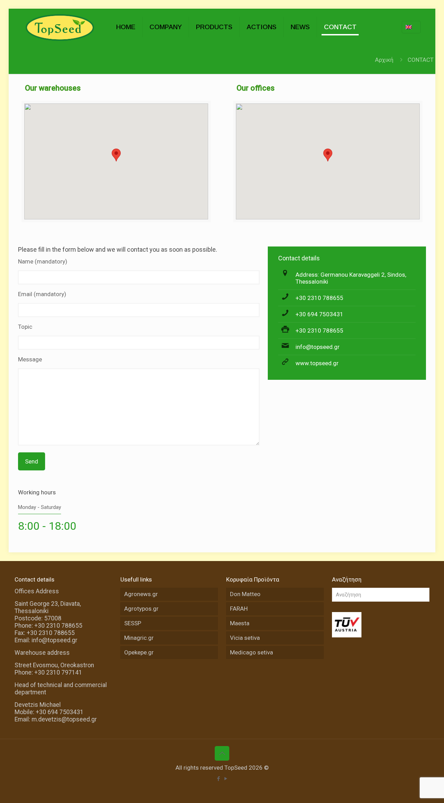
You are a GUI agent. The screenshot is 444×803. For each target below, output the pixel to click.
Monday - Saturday (39, 507)
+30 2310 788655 (319, 297)
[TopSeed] (60, 27)
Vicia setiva (245, 637)
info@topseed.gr (318, 346)
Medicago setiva (251, 652)
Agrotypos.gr (141, 608)
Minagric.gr (139, 637)
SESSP (132, 623)
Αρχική (384, 59)
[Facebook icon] (218, 779)
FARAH (239, 608)
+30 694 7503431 (319, 314)
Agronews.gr (141, 594)
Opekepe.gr (139, 652)
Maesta (239, 623)
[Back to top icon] (222, 753)
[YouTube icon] (225, 779)
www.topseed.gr (317, 363)
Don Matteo (245, 594)
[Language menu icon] (411, 27)
